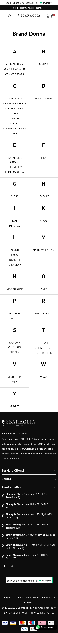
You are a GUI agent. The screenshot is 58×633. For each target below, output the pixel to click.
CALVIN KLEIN (14, 98)
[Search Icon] (9, 16)
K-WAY (43, 220)
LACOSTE (14, 249)
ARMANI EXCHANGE (14, 69)
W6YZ (43, 377)
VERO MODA (14, 377)
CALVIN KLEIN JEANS (14, 103)
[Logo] (29, 16)
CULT (14, 133)
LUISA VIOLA (14, 264)
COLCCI (14, 123)
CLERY (14, 113)
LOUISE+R (14, 259)
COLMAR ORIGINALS (14, 128)
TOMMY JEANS (43, 352)
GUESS (14, 196)
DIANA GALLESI (43, 98)
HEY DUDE (43, 196)
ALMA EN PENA (14, 64)
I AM (14, 220)
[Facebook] (4, 566)
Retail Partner (46, 612)
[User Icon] (48, 16)
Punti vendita (11, 487)
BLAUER (43, 64)
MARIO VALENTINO (43, 249)
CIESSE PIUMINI (14, 108)
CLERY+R (14, 118)
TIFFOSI (43, 342)
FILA (43, 157)
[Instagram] (12, 566)
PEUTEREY (14, 313)
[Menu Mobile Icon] (3, 16)
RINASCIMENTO (43, 313)
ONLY (44, 289)
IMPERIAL (14, 225)
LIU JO (14, 254)
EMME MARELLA (14, 172)
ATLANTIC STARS (14, 74)
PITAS (14, 318)
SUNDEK (14, 352)
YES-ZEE (14, 406)
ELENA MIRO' (14, 167)
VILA (14, 382)
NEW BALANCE (14, 289)
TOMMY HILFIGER (43, 347)
